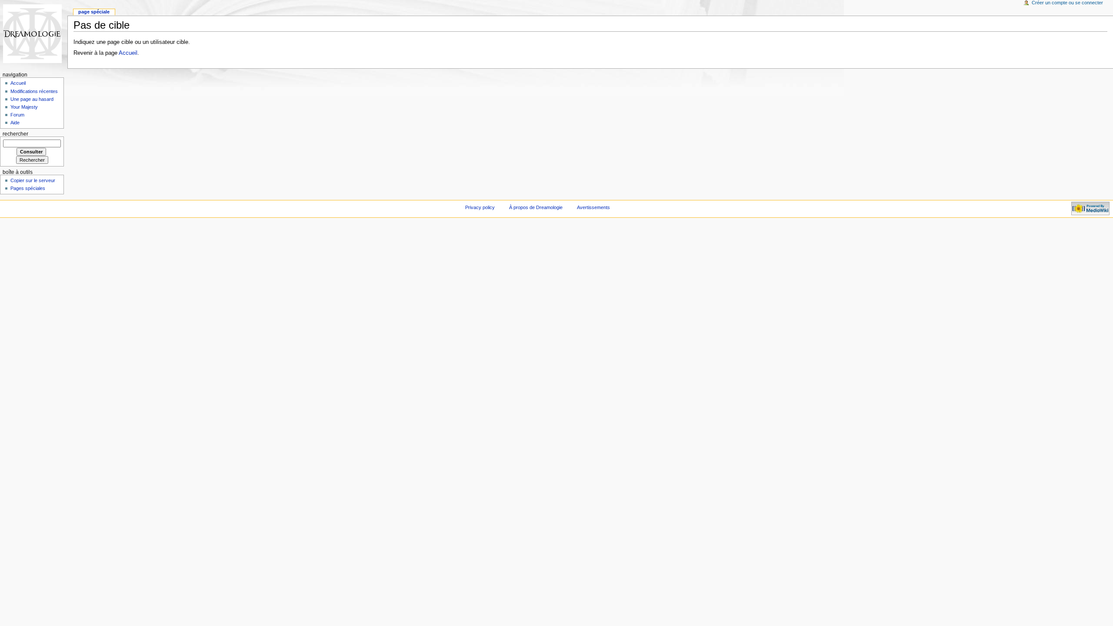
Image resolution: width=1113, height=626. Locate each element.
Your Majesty (24, 107)
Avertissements (593, 207)
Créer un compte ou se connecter (1067, 2)
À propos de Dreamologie (536, 207)
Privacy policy (480, 207)
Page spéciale (94, 11)
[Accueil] (33, 33)
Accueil (128, 53)
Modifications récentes (34, 91)
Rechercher (15, 134)
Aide (15, 122)
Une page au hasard (31, 99)
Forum (17, 114)
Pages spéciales (27, 188)
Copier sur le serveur (32, 180)
